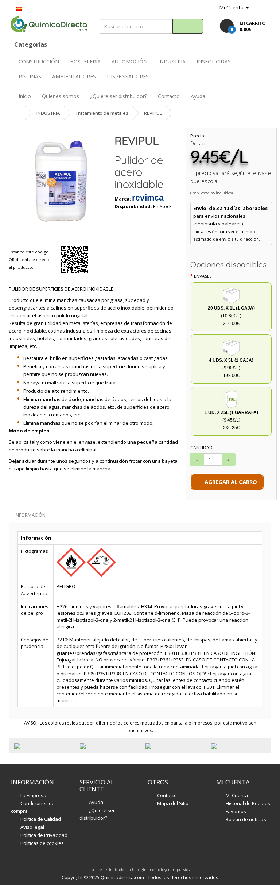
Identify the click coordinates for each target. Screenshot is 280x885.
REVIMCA (148, 197)
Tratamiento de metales (101, 113)
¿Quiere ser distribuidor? (118, 96)
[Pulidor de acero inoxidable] (61, 180)
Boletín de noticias (246, 819)
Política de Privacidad (43, 835)
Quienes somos (60, 96)
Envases (202, 276)
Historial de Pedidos (248, 803)
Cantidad (201, 448)
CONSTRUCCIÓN (39, 61)
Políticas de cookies (42, 843)
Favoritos (236, 811)
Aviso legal (32, 827)
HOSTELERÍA (85, 61)
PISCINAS (30, 76)
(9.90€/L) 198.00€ (231, 368)
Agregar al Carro (229, 481)
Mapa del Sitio (172, 803)
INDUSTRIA (172, 61)
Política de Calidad (40, 819)
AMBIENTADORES (74, 76)
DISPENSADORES (128, 76)
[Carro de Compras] (256, 7)
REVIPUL (153, 113)
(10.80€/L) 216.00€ (231, 316)
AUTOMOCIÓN (129, 61)
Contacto (169, 96)
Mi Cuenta (237, 795)
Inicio (25, 96)
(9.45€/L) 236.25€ (231, 420)
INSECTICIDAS (214, 61)
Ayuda (198, 96)
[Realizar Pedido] (265, 7)
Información (30, 515)
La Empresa (33, 795)
